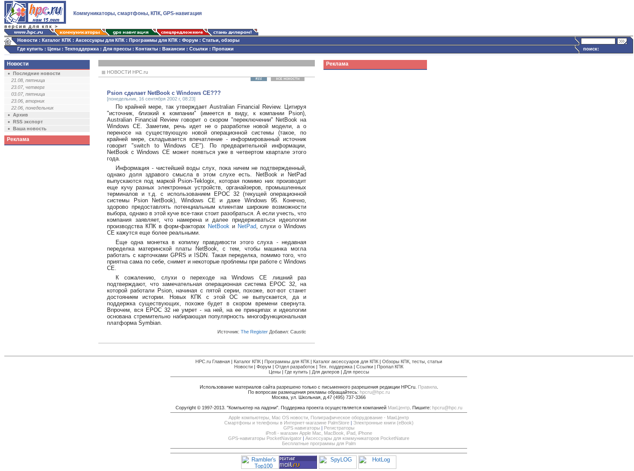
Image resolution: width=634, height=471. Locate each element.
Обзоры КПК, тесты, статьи (412, 361)
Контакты (146, 48)
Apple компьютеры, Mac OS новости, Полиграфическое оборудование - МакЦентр (319, 417)
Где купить (30, 48)
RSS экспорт (28, 121)
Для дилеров (325, 371)
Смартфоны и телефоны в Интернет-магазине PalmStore (286, 422)
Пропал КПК (390, 366)
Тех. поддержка (335, 366)
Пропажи (223, 48)
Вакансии (173, 48)
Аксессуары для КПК (100, 40)
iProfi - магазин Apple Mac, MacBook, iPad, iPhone (319, 433)
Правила (427, 386)
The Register (254, 331)
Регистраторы (339, 427)
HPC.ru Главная (212, 361)
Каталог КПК (56, 40)
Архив (20, 114)
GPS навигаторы (301, 427)
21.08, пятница (28, 80)
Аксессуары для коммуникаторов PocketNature (357, 438)
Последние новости (36, 73)
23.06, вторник (27, 101)
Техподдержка (82, 48)
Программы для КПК (153, 40)
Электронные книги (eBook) (383, 422)
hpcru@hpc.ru (375, 392)
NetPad (247, 226)
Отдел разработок (295, 366)
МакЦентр (399, 407)
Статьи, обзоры (220, 40)
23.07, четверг (27, 87)
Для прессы (117, 48)
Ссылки (198, 48)
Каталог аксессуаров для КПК (345, 361)
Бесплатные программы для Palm (319, 443)
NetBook (218, 226)
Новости (27, 40)
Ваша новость (30, 128)
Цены (53, 48)
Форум (190, 40)
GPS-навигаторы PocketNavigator (264, 438)
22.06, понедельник (32, 107)
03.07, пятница (28, 94)
